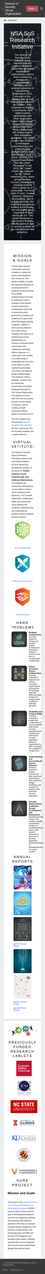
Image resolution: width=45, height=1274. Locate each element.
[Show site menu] (2, 8)
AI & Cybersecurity (22, 548)
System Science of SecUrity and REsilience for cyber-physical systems (22, 1205)
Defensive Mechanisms (23, 581)
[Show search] (41, 8)
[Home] (5, 20)
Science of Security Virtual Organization (13, 8)
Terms (5, 1270)
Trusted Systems (22, 615)
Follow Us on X (16, 1270)
